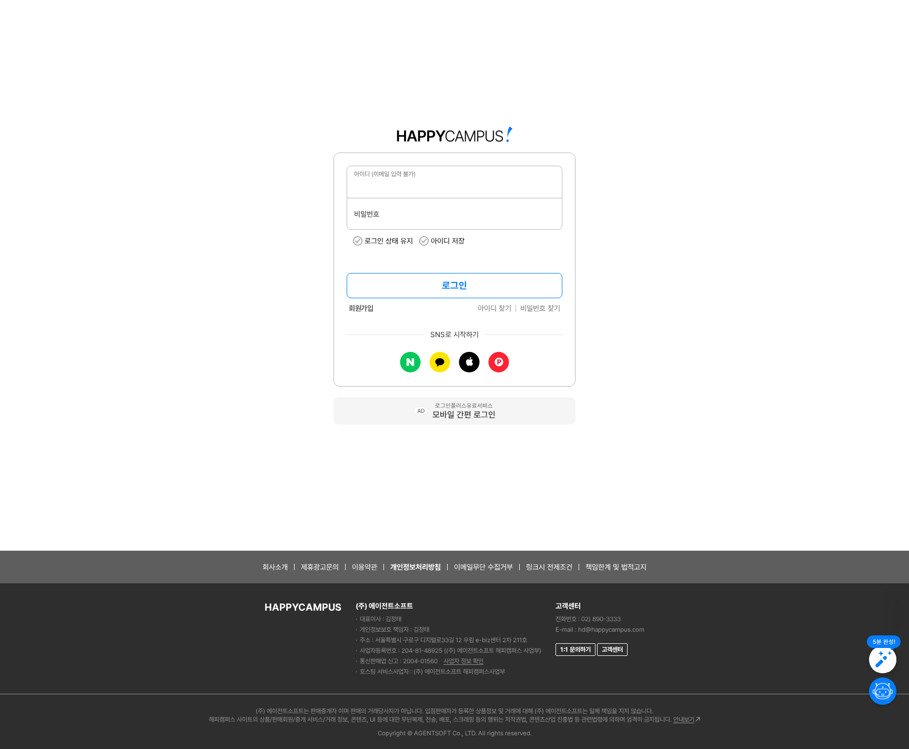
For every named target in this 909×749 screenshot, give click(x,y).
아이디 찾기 (494, 308)
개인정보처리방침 (415, 567)
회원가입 (361, 308)
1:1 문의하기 (575, 649)
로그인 (454, 285)
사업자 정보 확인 (463, 661)
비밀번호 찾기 (540, 308)
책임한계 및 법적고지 (616, 567)
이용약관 (364, 567)
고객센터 (612, 649)
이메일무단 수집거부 (483, 567)
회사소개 (275, 567)
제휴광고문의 (320, 567)
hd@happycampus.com (611, 629)
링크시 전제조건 (549, 567)
